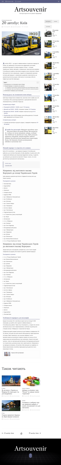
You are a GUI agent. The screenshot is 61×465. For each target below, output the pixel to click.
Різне (3, 413)
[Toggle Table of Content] (37, 82)
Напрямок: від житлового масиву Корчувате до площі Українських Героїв (22, 87)
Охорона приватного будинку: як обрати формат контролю (11, 416)
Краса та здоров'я (26, 388)
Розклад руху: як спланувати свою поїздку (15, 84)
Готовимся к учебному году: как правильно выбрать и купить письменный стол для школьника (31, 405)
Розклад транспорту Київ (7, 20)
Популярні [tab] (48, 21)
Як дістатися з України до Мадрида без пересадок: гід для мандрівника (10, 392)
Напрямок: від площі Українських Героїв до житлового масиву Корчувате (22, 88)
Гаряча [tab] (55, 21)
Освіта (24, 400)
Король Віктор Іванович (16, 26)
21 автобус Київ (8, 165)
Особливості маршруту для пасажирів (14, 90)
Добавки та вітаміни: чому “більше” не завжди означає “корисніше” (30, 392)
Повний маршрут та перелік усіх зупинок (14, 86)
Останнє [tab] (48, 26)
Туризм (4, 388)
